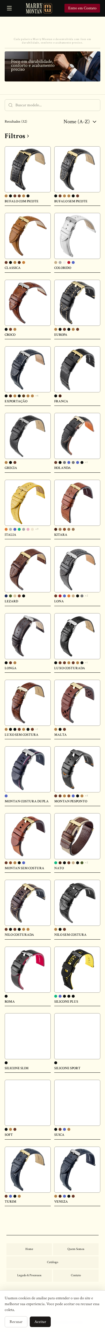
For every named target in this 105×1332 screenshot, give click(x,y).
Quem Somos (75, 1249)
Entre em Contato (82, 8)
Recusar (16, 1321)
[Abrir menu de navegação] (9, 8)
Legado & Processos (29, 1275)
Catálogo (52, 1262)
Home (29, 1249)
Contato (76, 1275)
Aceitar (40, 1321)
